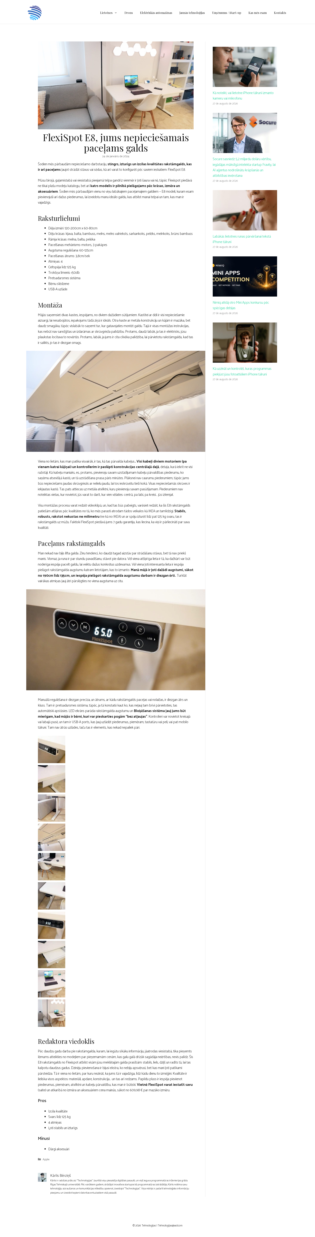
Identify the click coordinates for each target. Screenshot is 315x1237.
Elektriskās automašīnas (156, 13)
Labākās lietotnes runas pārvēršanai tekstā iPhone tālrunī (242, 239)
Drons (129, 13)
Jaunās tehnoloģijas (192, 13)
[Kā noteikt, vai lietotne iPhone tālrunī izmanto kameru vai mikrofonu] (245, 84)
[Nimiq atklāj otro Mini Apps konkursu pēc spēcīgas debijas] (245, 294)
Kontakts (280, 13)
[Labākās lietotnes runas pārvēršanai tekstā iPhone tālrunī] (245, 227)
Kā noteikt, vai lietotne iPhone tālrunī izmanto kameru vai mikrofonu (243, 95)
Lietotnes (106, 13)
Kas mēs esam (257, 13)
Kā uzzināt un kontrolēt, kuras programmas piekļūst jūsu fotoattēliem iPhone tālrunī (242, 371)
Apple (46, 1159)
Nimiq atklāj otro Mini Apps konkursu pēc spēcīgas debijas (241, 305)
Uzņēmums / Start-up (226, 13)
